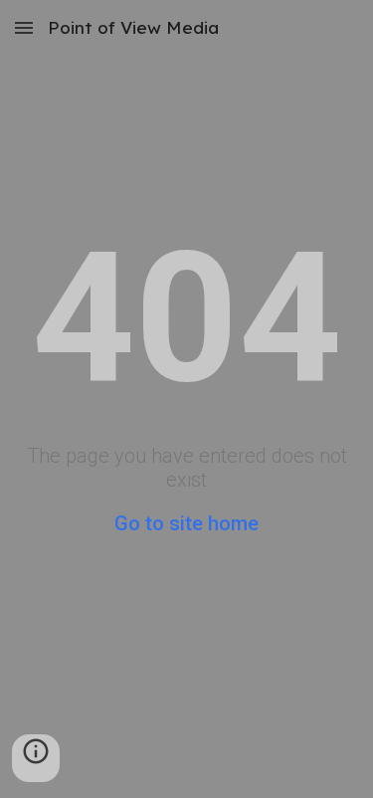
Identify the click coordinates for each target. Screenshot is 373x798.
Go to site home (186, 523)
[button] (24, 27)
